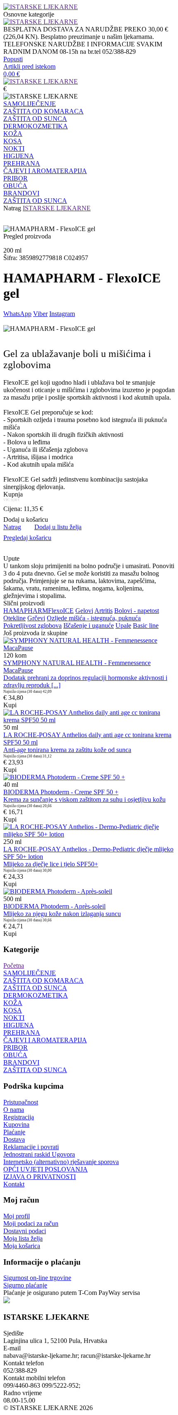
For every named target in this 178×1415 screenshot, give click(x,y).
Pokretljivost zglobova (32, 625)
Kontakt (13, 1184)
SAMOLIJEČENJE (29, 103)
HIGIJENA (18, 155)
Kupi (10, 705)
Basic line (146, 625)
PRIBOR (15, 178)
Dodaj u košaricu (25, 519)
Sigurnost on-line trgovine (37, 1277)
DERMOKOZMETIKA (35, 126)
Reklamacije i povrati (31, 1146)
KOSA (12, 141)
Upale (123, 625)
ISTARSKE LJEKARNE (57, 208)
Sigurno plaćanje (25, 1285)
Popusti (13, 59)
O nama (13, 1109)
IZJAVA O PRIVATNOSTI (39, 1176)
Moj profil (16, 1216)
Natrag (12, 208)
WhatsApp (17, 313)
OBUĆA (15, 185)
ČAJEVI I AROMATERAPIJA (45, 170)
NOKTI (13, 148)
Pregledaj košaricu (27, 537)
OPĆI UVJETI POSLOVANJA (45, 1169)
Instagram (62, 313)
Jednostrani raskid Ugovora (39, 1154)
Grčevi (36, 618)
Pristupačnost (20, 1102)
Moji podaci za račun (30, 1223)
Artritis (103, 610)
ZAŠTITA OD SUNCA (35, 118)
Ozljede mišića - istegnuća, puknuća (94, 618)
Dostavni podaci (24, 1230)
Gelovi (84, 610)
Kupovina (16, 1124)
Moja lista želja (23, 1238)
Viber (40, 313)
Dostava (14, 1139)
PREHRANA (21, 163)
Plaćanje (14, 1131)
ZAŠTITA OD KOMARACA (43, 111)
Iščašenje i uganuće (88, 625)
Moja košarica (21, 1245)
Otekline (14, 618)
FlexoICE (61, 610)
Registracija (18, 1117)
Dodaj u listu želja (58, 526)
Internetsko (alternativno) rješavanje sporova (61, 1161)
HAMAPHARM (25, 610)
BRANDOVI (21, 193)
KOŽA (12, 133)
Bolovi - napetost (136, 610)
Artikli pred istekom (29, 66)
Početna (13, 965)
